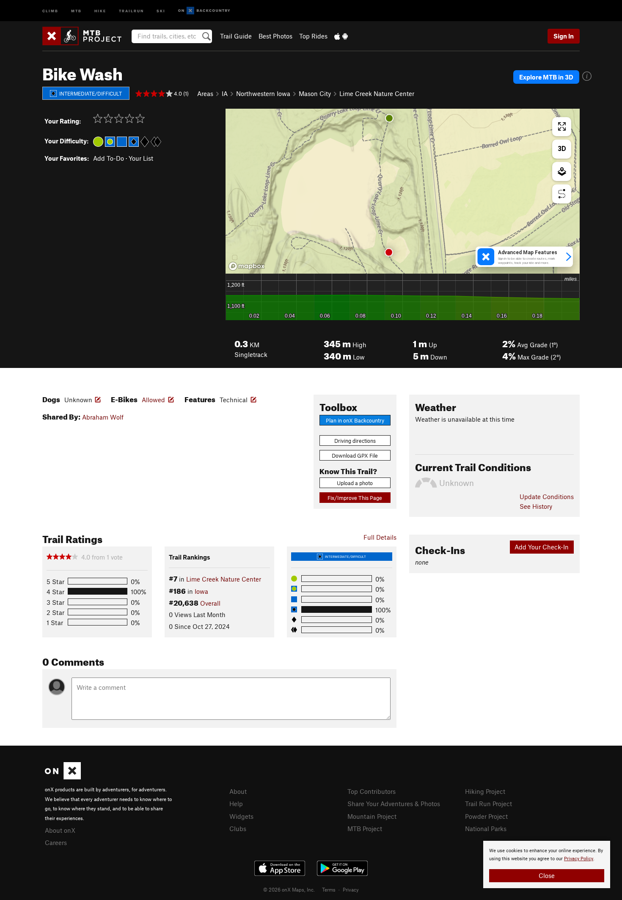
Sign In (563, 36)
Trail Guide (236, 36)
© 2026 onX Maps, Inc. (289, 889)
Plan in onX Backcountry (355, 420)
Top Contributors (371, 791)
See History (536, 506)
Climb (50, 10)
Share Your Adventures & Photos (393, 803)
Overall (210, 603)
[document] (546, 864)
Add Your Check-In (542, 547)
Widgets (241, 816)
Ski (161, 10)
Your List (141, 158)
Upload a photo (355, 483)
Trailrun (131, 10)
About (238, 791)
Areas (205, 93)
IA (225, 93)
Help (236, 803)
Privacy (351, 889)
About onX (60, 830)
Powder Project (486, 816)
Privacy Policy (578, 859)
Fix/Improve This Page (355, 497)
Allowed (153, 399)
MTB (76, 10)
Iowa (201, 591)
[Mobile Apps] (341, 36)
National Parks (485, 828)
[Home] (86, 36)
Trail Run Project (488, 803)
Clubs (237, 828)
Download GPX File (355, 455)
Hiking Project (485, 791)
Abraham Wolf (103, 417)
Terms (329, 889)
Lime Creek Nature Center (376, 93)
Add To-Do (108, 158)
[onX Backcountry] (204, 10)
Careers (56, 842)
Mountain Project (371, 816)
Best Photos (275, 36)
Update (547, 496)
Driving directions (355, 440)
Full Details (379, 537)
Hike (100, 10)
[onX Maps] (63, 777)
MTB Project (364, 828)
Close (547, 875)
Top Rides (313, 36)
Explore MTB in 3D (546, 77)
